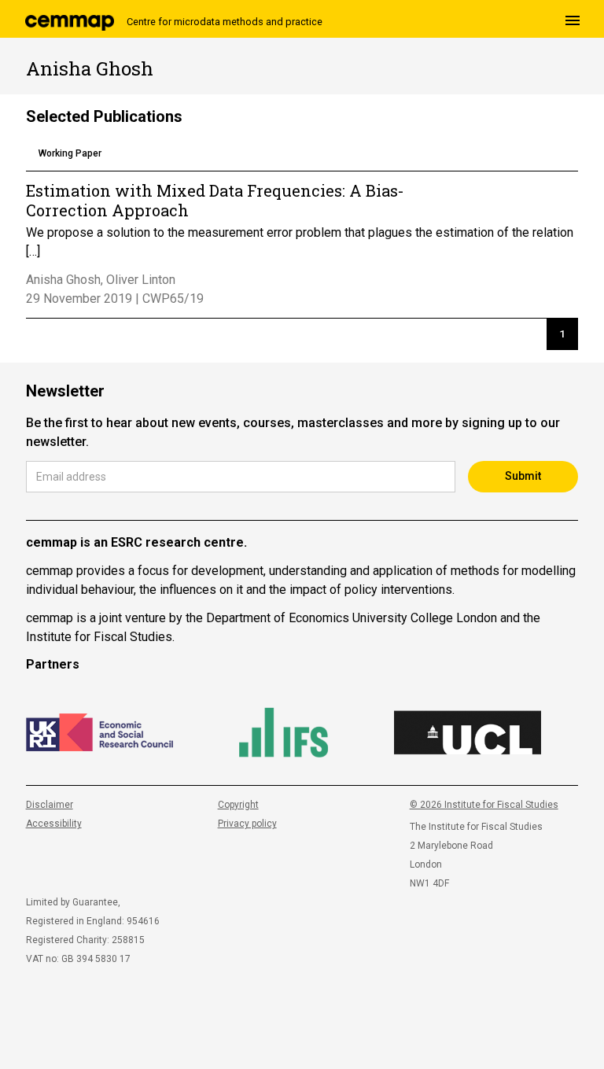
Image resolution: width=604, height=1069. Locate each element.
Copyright (238, 804)
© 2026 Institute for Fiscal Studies (484, 804)
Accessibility (54, 823)
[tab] (70, 155)
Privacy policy (247, 823)
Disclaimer (49, 804)
